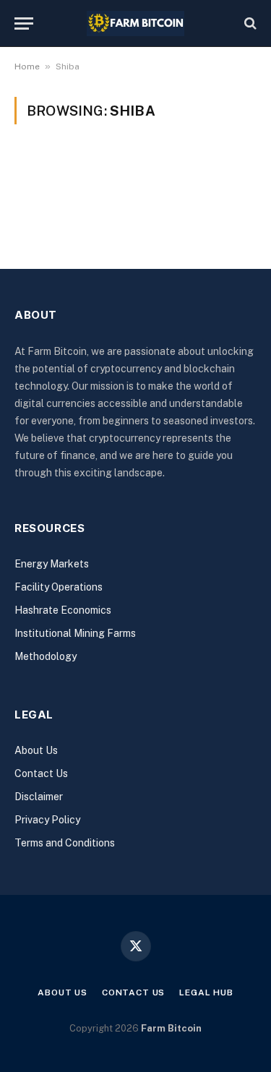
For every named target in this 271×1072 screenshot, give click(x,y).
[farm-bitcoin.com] (135, 23)
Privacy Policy (47, 820)
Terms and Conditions (64, 843)
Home (27, 66)
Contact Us (41, 773)
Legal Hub (206, 992)
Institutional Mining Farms (75, 633)
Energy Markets (51, 564)
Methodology (45, 656)
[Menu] (23, 23)
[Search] (249, 23)
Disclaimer (38, 796)
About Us (36, 750)
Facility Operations (58, 587)
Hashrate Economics (62, 610)
